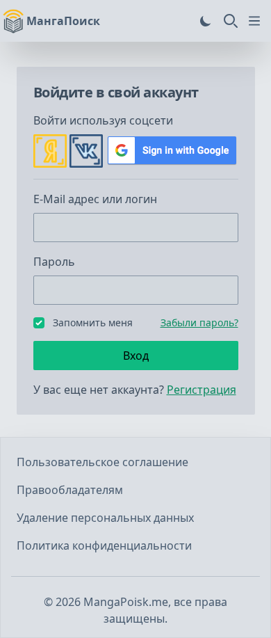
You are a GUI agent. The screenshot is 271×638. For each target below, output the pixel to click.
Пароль (54, 261)
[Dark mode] (205, 20)
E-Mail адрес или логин (95, 199)
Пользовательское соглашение (102, 462)
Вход (136, 355)
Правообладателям (70, 489)
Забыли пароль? (199, 322)
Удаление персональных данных (105, 517)
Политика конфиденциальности (104, 545)
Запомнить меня (93, 322)
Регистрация (201, 389)
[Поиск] (230, 20)
